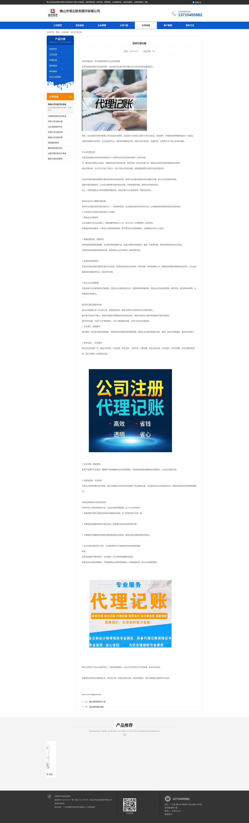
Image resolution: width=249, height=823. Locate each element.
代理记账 (53, 60)
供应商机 (80, 25)
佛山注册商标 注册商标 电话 (61, 774)
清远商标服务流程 (96, 707)
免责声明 (75, 807)
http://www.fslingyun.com (91, 694)
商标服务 (53, 71)
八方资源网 (67, 807)
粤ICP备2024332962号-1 (81, 800)
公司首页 (58, 25)
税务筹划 (53, 66)
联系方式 (190, 25)
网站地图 (91, 807)
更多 (70, 97)
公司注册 (53, 55)
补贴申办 (53, 49)
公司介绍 (124, 25)
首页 (57, 32)
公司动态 (146, 25)
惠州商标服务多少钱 (97, 702)
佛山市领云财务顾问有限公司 (101, 800)
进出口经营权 (55, 77)
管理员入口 (83, 807)
